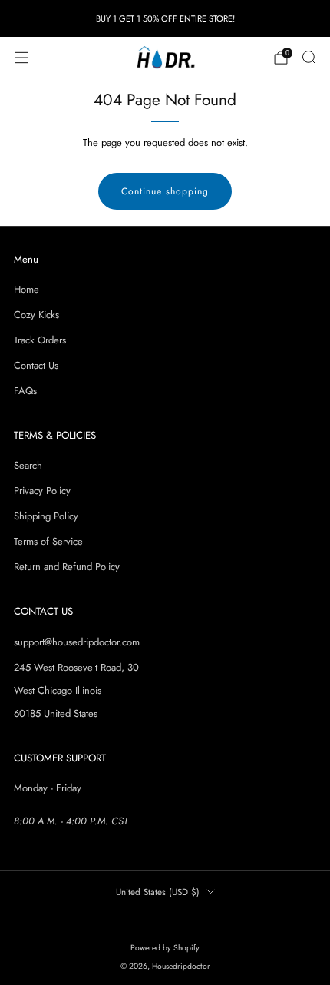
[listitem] (165, 18)
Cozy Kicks (36, 314)
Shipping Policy (46, 516)
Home (26, 289)
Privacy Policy (42, 490)
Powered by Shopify (165, 947)
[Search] (308, 57)
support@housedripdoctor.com (77, 642)
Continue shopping (165, 191)
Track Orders (40, 340)
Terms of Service (48, 541)
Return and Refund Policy (67, 566)
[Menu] (21, 57)
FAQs (25, 390)
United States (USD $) (158, 891)
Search (28, 465)
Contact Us (36, 365)
